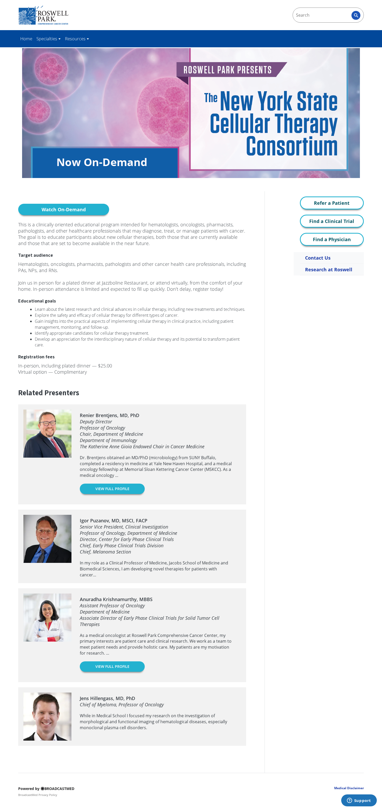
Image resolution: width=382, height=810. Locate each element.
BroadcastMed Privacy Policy (37, 795)
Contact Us (318, 258)
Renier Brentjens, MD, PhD (109, 415)
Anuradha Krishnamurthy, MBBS (116, 599)
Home (26, 39)
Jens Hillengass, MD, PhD (107, 698)
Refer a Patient (332, 203)
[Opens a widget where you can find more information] (359, 800)
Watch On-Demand (64, 209)
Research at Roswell (328, 269)
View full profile (112, 488)
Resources (76, 39)
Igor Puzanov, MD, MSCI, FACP (113, 520)
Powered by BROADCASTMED (46, 788)
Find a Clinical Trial (331, 221)
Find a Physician (332, 239)
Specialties (47, 39)
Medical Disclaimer (349, 788)
